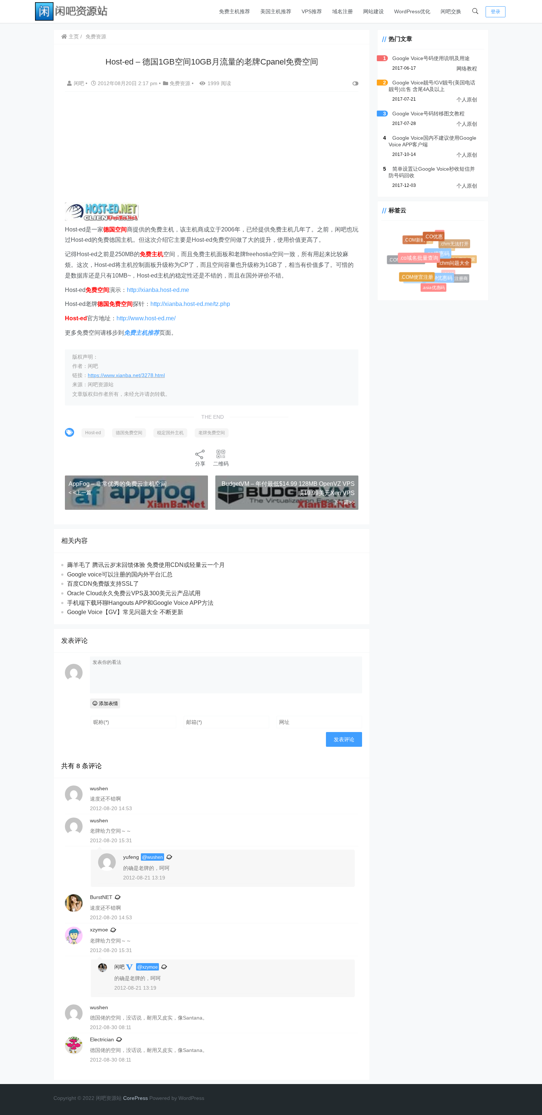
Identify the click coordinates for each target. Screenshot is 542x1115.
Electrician (102, 1039)
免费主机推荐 (234, 11)
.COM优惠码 (441, 281)
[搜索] (475, 11)
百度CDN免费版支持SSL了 (103, 584)
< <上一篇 (80, 492)
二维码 (221, 464)
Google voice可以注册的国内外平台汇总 (120, 574)
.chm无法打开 (455, 245)
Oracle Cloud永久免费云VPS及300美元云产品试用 (134, 593)
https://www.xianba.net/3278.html (126, 375)
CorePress (135, 1098)
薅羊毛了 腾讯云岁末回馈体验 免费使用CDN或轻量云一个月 (146, 565)
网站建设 (373, 11)
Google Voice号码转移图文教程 (428, 113)
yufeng (131, 857)
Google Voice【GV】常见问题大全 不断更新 (125, 612)
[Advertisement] (211, 150)
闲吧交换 (451, 11)
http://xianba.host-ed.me (158, 290)
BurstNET (101, 897)
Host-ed (93, 432)
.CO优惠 (436, 240)
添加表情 (107, 703)
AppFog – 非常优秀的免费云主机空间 (118, 484)
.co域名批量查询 (423, 262)
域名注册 (342, 11)
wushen (155, 857)
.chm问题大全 (457, 265)
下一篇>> (344, 502)
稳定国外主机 (170, 432)
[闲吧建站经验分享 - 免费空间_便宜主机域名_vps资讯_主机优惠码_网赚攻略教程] (72, 11)
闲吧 (80, 83)
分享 (200, 464)
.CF (438, 233)
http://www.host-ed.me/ (146, 318)
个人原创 (466, 99)
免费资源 (96, 36)
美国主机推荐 (275, 11)
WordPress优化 (412, 11)
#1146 (425, 273)
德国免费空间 (129, 432)
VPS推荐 (312, 11)
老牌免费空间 (211, 432)
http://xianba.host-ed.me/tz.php (190, 304)
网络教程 (466, 69)
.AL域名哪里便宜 (458, 257)
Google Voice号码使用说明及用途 (431, 58)
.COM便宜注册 (419, 279)
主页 (73, 36)
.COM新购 (416, 241)
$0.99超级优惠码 (424, 252)
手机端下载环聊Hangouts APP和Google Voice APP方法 (140, 603)
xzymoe (99, 930)
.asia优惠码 (433, 287)
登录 (495, 11)
